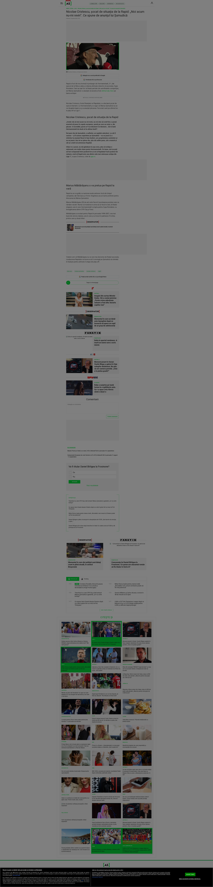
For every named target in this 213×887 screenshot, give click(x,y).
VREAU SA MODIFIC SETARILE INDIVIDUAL (190, 879)
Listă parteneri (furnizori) (97, 877)
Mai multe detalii (16, 875)
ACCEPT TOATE (190, 874)
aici (82, 880)
